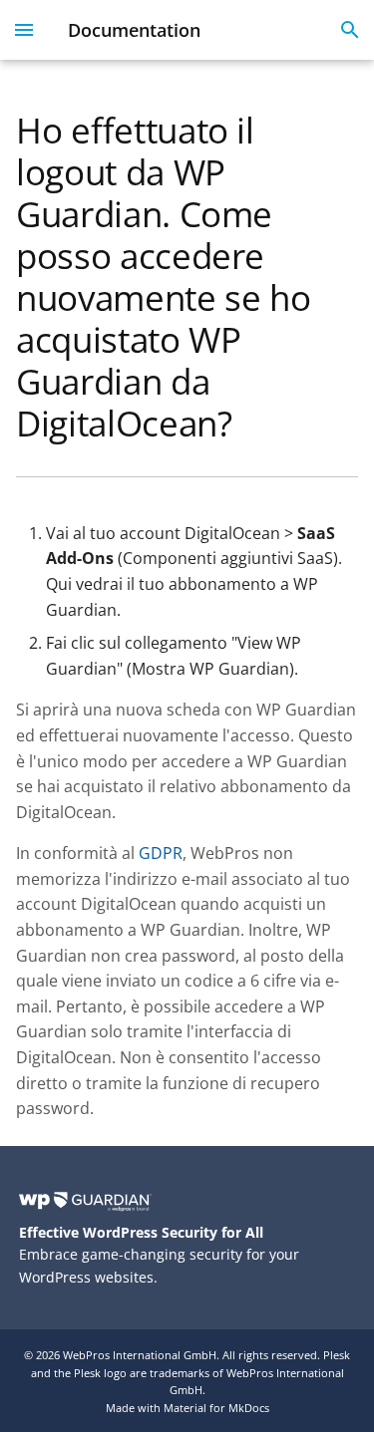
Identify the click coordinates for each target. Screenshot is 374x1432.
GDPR (161, 853)
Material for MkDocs (216, 1407)
